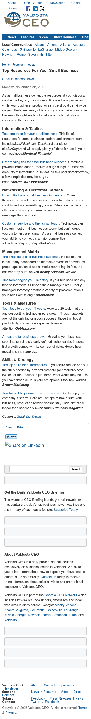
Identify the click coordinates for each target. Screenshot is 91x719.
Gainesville (28, 49)
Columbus (9, 49)
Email (9, 427)
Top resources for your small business (29, 133)
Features (27, 36)
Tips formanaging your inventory (25, 279)
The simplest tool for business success (30, 256)
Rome (21, 54)
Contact (76, 2)
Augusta (79, 44)
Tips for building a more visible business (31, 393)
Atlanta (65, 44)
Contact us (48, 576)
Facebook (52, 701)
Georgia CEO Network (60, 594)
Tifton (49, 54)
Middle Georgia (66, 49)
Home (6, 64)
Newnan (8, 54)
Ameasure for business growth (24, 336)
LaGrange (45, 49)
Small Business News (18, 78)
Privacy (10, 712)
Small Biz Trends (29, 416)
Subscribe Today (66, 509)
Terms (83, 707)
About (12, 2)
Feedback (38, 698)
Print (20, 427)
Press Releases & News (66, 698)
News (12, 36)
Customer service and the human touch (30, 223)
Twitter (35, 701)
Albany (40, 44)
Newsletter (57, 2)
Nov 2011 (32, 64)
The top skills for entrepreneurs (24, 364)
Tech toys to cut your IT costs (23, 308)
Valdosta (10, 619)
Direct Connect (33, 2)
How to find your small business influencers (33, 195)
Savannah (35, 54)
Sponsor (13, 8)
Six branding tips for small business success (34, 161)
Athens (52, 44)
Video (43, 36)
